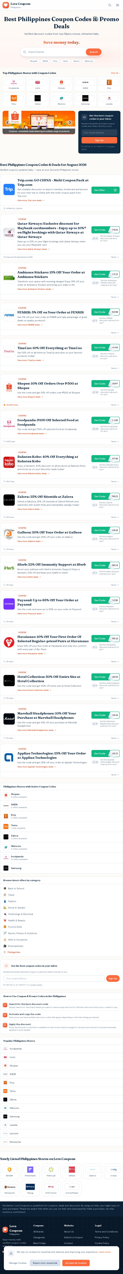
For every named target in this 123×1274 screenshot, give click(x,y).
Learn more (105, 1251)
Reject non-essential (45, 1263)
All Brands (38, 1231)
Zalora (76, 61)
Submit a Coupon (73, 1237)
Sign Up (99, 140)
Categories (39, 1237)
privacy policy (36, 985)
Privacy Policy (102, 1237)
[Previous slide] (7, 122)
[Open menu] (117, 5)
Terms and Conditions (106, 1231)
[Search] (110, 5)
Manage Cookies (18, 1263)
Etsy (55, 61)
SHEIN (45, 61)
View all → (115, 73)
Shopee (33, 61)
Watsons (89, 61)
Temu (65, 61)
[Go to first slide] (70, 122)
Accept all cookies (76, 1263)
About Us (69, 1231)
